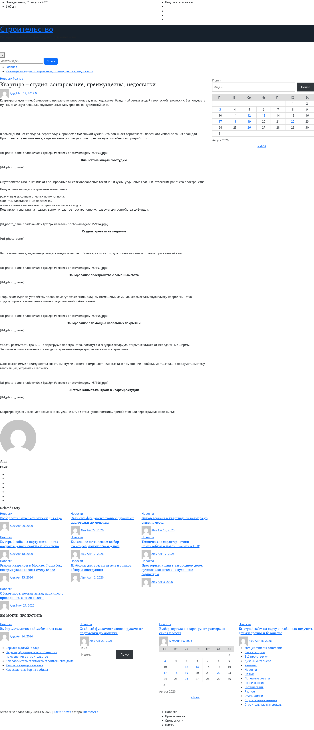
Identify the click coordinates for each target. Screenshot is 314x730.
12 (249, 115)
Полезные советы (257, 678)
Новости (7, 47)
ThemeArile (90, 712)
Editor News (62, 712)
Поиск (51, 61)
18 (235, 121)
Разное (250, 691)
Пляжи (249, 674)
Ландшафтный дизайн (62, 47)
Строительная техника (261, 700)
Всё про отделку (256, 657)
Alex (12, 93)
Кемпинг (251, 665)
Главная (11, 67)
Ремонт (141, 47)
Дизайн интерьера (30, 47)
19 (249, 121)
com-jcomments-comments (264, 648)
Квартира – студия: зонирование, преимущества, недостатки (49, 71)
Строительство (26, 29)
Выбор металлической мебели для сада (31, 518)
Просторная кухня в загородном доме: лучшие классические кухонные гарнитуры (172, 569)
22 (292, 121)
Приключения (255, 683)
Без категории (255, 652)
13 (263, 115)
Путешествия (123, 47)
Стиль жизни (159, 47)
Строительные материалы (263, 705)
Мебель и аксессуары (96, 47)
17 (220, 121)
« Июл (261, 146)
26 (249, 127)
